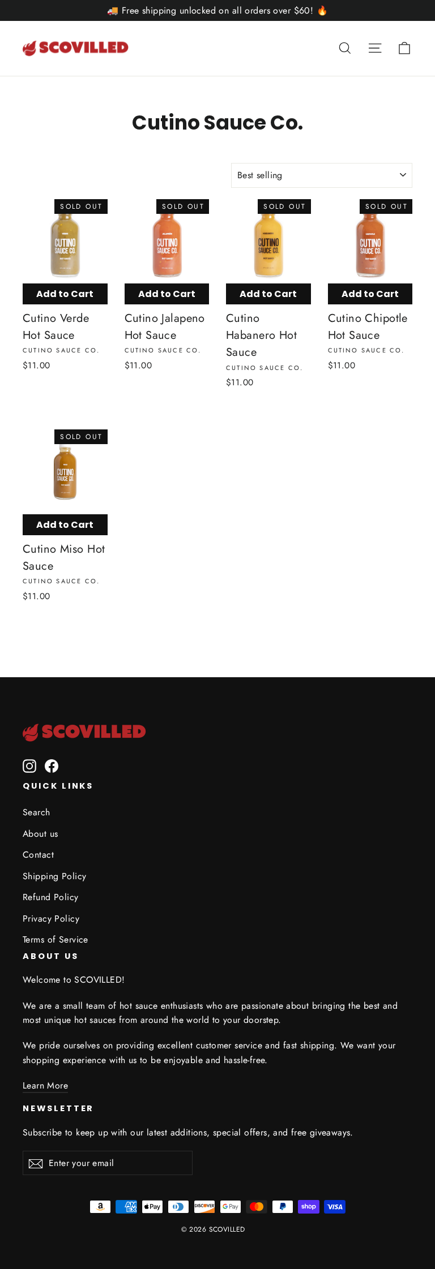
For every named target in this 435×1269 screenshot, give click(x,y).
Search (36, 812)
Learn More (45, 1085)
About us (40, 833)
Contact (38, 854)
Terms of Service (55, 939)
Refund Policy (51, 897)
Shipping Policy (54, 876)
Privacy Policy (51, 918)
